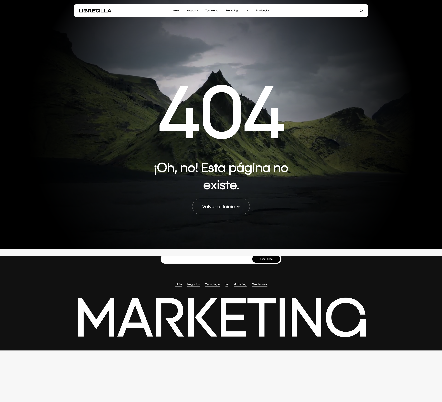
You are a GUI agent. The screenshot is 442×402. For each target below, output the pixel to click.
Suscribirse (266, 259)
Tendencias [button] (259, 284)
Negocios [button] (193, 284)
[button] (221, 206)
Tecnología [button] (212, 284)
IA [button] (226, 284)
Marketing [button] (240, 284)
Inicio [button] (178, 284)
